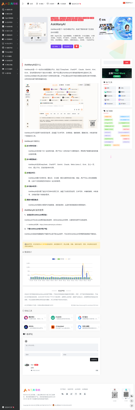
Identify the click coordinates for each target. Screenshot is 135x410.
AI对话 (107, 132)
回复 (97, 370)
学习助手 (62, 20)
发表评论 (94, 359)
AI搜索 (126, 139)
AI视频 (108, 116)
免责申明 (70, 389)
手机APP (74, 20)
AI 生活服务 (86, 18)
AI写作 (126, 142)
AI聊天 (66, 40)
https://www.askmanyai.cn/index (50, 224)
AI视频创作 (124, 116)
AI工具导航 (43, 244)
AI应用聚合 (58, 40)
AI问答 (82, 40)
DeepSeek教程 (124, 132)
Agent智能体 (54, 18)
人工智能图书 (124, 123)
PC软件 (56, 20)
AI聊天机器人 (74, 40)
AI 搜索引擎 (78, 18)
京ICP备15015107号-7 (46, 405)
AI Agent (108, 123)
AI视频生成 (109, 126)
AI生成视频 (124, 120)
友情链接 (85, 389)
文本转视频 (109, 142)
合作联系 (77, 389)
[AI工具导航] (32, 391)
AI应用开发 (109, 139)
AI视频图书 (125, 135)
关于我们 (63, 389)
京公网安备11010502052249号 (63, 405)
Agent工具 (63, 18)
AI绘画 (126, 126)
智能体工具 (109, 129)
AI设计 (116, 145)
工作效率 (68, 20)
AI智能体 (108, 120)
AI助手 (126, 129)
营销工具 (80, 20)
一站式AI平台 (90, 40)
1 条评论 (29, 334)
